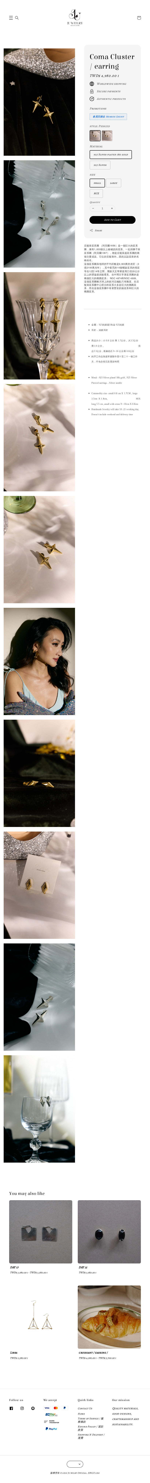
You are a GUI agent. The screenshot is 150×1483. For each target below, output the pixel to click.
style (100, 126)
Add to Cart (112, 220)
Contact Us (85, 1408)
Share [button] (98, 230)
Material (96, 146)
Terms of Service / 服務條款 (91, 1420)
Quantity (95, 202)
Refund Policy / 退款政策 (90, 1428)
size (92, 175)
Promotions (98, 109)
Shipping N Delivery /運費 (91, 1436)
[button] (11, 18)
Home (81, 1414)
